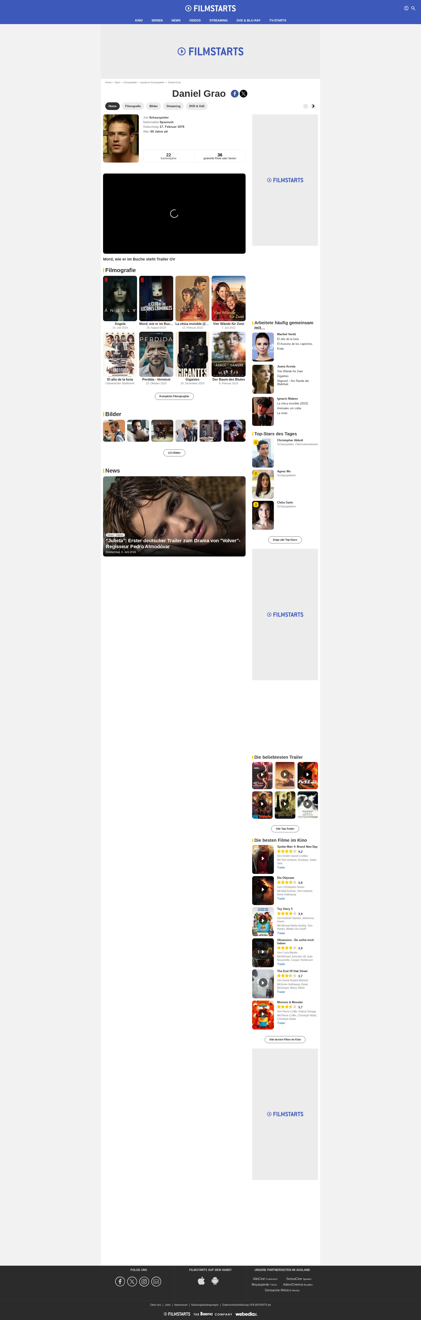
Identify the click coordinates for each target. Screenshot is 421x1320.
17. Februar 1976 (172, 126)
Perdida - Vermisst (156, 379)
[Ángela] (120, 298)
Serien (157, 20)
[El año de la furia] (120, 354)
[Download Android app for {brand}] (217, 1280)
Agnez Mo (284, 471)
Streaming (218, 20)
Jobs (168, 1304)
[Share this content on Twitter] (243, 93)
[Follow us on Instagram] (144, 1281)
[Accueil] (210, 8)
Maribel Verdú (286, 334)
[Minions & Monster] (263, 1015)
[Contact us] (156, 1281)
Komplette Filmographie (174, 396)
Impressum (180, 1304)
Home (108, 82)
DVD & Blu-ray (248, 20)
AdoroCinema (293, 1284)
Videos (195, 20)
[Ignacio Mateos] (263, 411)
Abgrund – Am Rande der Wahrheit (293, 382)
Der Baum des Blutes (228, 379)
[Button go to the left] (305, 106)
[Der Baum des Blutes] (229, 354)
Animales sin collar (289, 408)
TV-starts (277, 20)
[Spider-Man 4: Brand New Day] (263, 859)
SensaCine (294, 1279)
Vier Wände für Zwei (228, 324)
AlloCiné (259, 1279)
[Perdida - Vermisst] (156, 354)
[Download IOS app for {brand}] (203, 1280)
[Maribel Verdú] (263, 347)
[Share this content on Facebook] (235, 93)
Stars (117, 82)
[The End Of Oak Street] (263, 983)
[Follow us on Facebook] (120, 1281)
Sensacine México (278, 1290)
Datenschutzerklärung (235, 1304)
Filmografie (120, 270)
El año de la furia (120, 379)
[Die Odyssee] (263, 890)
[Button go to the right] (313, 106)
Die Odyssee (285, 877)
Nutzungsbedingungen (205, 1304)
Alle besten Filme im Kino (285, 1039)
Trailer (281, 867)
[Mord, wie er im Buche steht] (156, 298)
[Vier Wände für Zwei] (229, 298)
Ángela (120, 324)
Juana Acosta (286, 366)
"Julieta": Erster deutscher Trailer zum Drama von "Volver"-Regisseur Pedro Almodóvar (173, 543)
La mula (282, 413)
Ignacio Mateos (287, 398)
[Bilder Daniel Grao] (114, 431)
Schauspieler (130, 82)
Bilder (113, 414)
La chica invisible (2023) (192, 324)
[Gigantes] (192, 354)
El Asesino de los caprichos (294, 344)
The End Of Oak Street (292, 971)
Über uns (155, 1304)
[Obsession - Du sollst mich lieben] (263, 952)
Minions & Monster (290, 1002)
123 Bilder (174, 452)
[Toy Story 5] (263, 921)
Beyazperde (260, 1284)
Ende (280, 348)
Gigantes (192, 379)
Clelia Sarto (285, 502)
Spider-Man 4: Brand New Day (297, 846)
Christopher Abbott (290, 440)
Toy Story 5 (285, 909)
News (175, 20)
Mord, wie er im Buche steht (156, 324)
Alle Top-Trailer (285, 828)
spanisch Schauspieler (152, 82)
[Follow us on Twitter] (132, 1281)
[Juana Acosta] (263, 379)
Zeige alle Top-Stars (285, 539)
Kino (139, 20)
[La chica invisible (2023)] (192, 298)
